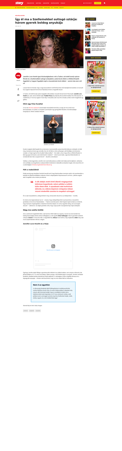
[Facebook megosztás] (18, 90)
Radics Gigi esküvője (21, 7)
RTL (52, 7)
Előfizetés (97, 3)
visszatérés (38, 310)
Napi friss (38, 3)
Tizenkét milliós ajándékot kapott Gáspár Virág (98, 49)
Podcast (63, 3)
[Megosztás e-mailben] (18, 96)
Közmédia (41, 7)
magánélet (31, 310)
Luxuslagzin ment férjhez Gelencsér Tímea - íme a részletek (98, 31)
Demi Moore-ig (47, 165)
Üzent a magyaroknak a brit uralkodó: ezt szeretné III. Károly (98, 37)
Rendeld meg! (95, 91)
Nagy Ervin (62, 7)
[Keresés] (105, 3)
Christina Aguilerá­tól (37, 165)
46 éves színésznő (34, 107)
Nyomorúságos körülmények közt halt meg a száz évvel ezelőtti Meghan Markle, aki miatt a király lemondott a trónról (99, 44)
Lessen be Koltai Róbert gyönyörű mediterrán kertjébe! (97, 24)
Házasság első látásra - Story (32, 7)
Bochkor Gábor (47, 7)
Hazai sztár (46, 3)
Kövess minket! (88, 3)
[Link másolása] (18, 101)
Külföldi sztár (55, 3)
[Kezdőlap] (19, 3)
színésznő (26, 310)
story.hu (18, 80)
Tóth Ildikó (56, 7)
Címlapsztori (30, 3)
